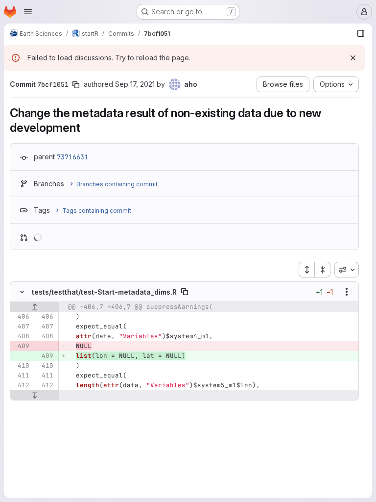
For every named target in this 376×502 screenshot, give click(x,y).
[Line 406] (21, 317)
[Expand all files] (306, 269)
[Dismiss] (353, 58)
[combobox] (346, 269)
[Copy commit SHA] (76, 85)
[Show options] (346, 292)
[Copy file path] (184, 292)
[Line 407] (21, 326)
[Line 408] (21, 336)
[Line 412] (21, 385)
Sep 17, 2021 (135, 84)
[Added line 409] (45, 356)
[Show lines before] (34, 307)
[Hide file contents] (22, 292)
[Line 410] (21, 366)
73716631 (72, 156)
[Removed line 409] (21, 346)
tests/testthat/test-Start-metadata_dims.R (104, 292)
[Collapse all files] (322, 269)
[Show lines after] (34, 395)
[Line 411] (21, 375)
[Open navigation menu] (28, 12)
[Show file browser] (361, 33)
